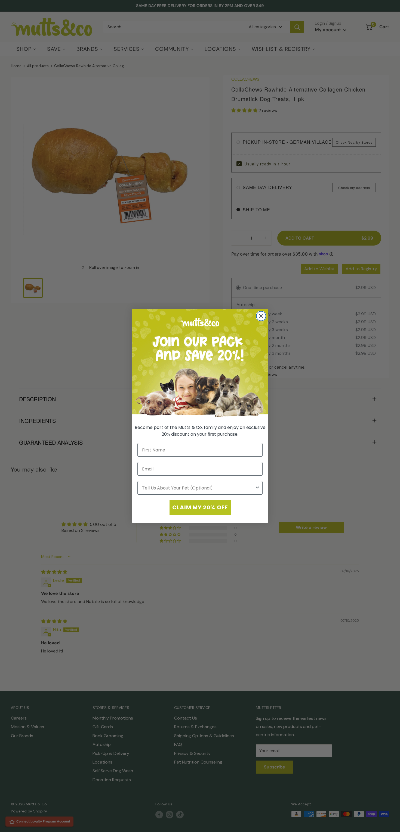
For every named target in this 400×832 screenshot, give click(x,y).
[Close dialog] (261, 316)
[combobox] (198, 487)
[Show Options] (257, 487)
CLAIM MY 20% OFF (200, 507)
